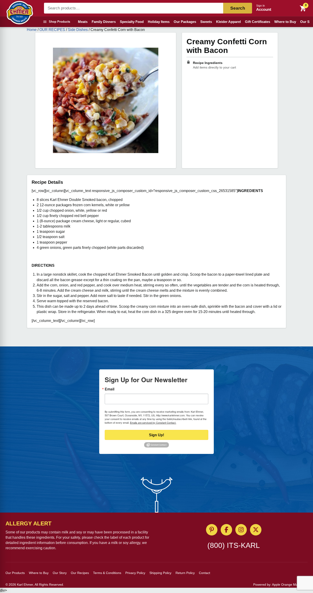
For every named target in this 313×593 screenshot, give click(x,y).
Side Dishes (78, 30)
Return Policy (185, 573)
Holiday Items (159, 22)
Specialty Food (132, 22)
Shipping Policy (160, 573)
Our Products (15, 573)
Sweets (206, 22)
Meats (83, 22)
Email (109, 389)
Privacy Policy (135, 573)
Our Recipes (80, 573)
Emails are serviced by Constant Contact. (153, 422)
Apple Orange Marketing (290, 584)
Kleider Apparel (228, 22)
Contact (204, 573)
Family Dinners (104, 22)
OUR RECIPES (52, 30)
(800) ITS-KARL (233, 545)
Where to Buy (285, 22)
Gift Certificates (257, 22)
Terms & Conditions (107, 573)
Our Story (60, 573)
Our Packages (185, 22)
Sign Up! (156, 435)
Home (32, 30)
